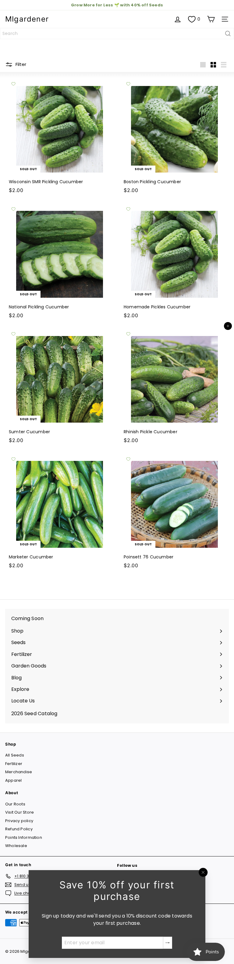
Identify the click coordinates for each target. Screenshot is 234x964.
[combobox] (117, 33)
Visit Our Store (19, 812)
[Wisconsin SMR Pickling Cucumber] (59, 136)
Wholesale (16, 846)
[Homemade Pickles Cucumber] (174, 261)
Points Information (23, 837)
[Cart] (211, 19)
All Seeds (14, 755)
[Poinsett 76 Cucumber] (174, 511)
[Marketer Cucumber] (59, 511)
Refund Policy (19, 829)
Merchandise (18, 772)
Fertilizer (13, 764)
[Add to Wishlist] (13, 84)
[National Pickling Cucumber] (59, 261)
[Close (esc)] (203, 872)
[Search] (228, 33)
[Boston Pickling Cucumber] (174, 136)
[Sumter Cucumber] (59, 386)
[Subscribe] (167, 943)
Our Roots (15, 804)
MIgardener (27, 19)
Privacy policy (19, 821)
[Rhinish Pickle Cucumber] (174, 386)
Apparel (13, 780)
